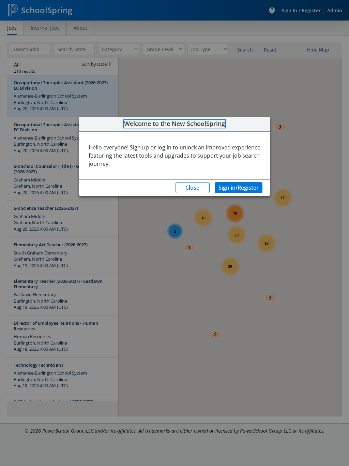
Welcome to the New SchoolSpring (174, 124)
